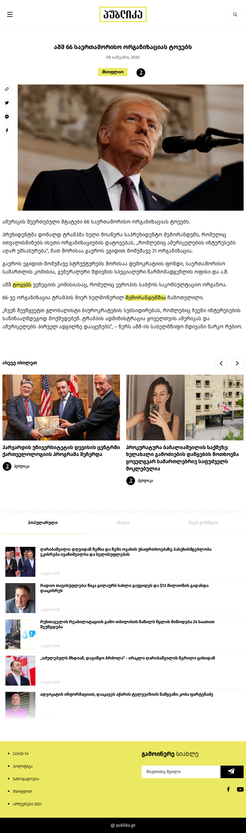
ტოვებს (22, 285)
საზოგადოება (26, 779)
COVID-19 (20, 753)
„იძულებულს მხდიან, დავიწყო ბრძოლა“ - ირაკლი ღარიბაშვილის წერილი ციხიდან (127, 658)
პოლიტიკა (23, 766)
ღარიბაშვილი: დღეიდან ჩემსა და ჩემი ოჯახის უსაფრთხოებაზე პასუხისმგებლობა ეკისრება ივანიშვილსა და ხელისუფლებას (126, 552)
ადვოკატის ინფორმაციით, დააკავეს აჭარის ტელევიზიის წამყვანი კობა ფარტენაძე (126, 694)
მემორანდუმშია (145, 298)
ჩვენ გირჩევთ (203, 522)
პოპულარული (43, 522)
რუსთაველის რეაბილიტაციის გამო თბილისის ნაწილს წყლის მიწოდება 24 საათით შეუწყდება (127, 624)
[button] (235, 14)
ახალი (123, 522)
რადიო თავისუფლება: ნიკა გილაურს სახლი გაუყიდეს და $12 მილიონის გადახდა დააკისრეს (124, 588)
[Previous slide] (221, 363)
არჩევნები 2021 (27, 804)
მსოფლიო (113, 72)
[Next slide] (237, 363)
